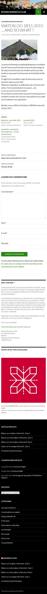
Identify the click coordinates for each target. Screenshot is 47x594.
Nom (3, 223)
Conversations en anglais (11, 21)
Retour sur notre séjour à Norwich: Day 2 (16, 442)
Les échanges (6, 530)
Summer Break (7, 165)
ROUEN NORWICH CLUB (13, 12)
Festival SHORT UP (8, 516)
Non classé (5, 534)
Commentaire (7, 191)
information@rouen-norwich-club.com (15, 327)
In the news (5, 521)
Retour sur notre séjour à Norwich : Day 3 (16, 438)
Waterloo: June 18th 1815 (11, 120)
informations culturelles (10, 525)
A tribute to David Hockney (11, 451)
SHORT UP (13, 406)
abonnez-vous (10, 558)
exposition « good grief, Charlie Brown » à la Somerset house (10, 131)
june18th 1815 (29, 120)
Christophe (15, 35)
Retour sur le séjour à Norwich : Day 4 (15, 433)
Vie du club (5, 538)
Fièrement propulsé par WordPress (12, 591)
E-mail (4, 233)
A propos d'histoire (8, 508)
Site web (4, 243)
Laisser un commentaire (30, 35)
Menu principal (44, 12)
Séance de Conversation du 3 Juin (13, 156)
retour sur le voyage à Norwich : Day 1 (15, 446)
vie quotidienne (7, 543)
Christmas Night (19, 467)
